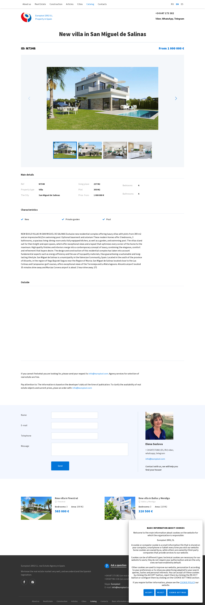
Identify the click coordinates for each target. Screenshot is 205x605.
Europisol (115, 584)
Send (60, 465)
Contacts (102, 4)
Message (25, 446)
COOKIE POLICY (187, 582)
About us (27, 4)
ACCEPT (149, 592)
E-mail (24, 425)
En (177, 4)
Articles (69, 4)
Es (182, 4)
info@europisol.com (98, 373)
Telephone (26, 435)
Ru (172, 4)
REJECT (160, 592)
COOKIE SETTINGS (177, 592)
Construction (56, 4)
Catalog (90, 4)
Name (24, 415)
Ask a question (118, 565)
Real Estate (40, 4)
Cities (80, 4)
